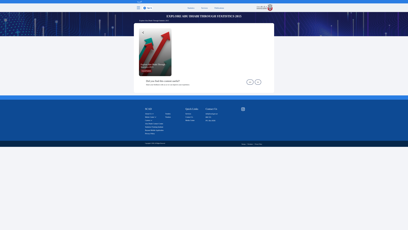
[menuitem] (149, 114)
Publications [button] (218, 8)
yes (250, 82)
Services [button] (204, 8)
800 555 (208, 117)
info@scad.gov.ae (212, 114)
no (258, 82)
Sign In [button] (149, 8)
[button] (144, 2)
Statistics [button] (190, 8)
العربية (139, 2)
